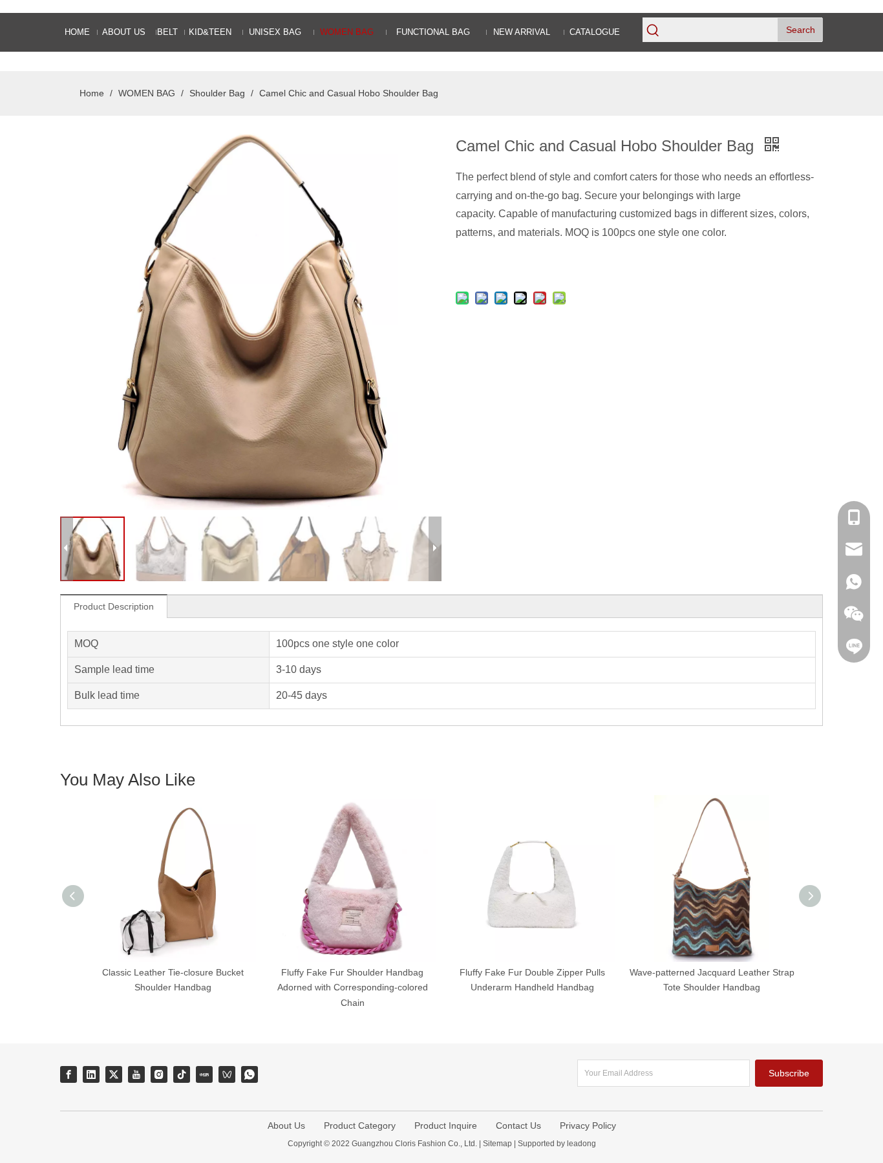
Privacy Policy (588, 1125)
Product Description (114, 606)
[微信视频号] (226, 1074)
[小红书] (204, 1074)
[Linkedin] (91, 1074)
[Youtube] (136, 1074)
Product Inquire (445, 1125)
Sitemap (497, 1143)
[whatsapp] (249, 1074)
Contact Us (518, 1125)
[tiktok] (181, 1074)
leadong (580, 1143)
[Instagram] (159, 1074)
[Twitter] (113, 1074)
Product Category (360, 1125)
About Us (286, 1125)
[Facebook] (68, 1074)
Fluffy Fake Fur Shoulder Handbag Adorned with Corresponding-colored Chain (352, 987)
